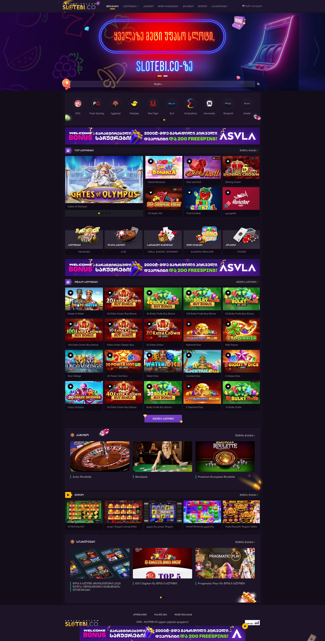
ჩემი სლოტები (253, 5)
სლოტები (130, 6)
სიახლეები (219, 6)
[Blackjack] (162, 456)
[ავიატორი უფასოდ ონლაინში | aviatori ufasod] (241, 209)
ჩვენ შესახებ (183, 614)
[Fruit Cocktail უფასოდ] (202, 209)
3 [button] (106, 213)
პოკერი (188, 6)
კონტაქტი (140, 614)
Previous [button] (7, 52)
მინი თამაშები (168, 6)
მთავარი (112, 6)
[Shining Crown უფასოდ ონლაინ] (241, 177)
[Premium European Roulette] (225, 456)
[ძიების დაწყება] (258, 84)
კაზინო (148, 6)
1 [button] (158, 76)
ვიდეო (202, 6)
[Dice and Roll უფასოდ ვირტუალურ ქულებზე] (202, 177)
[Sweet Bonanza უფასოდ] (163, 177)
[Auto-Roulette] (99, 456)
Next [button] (318, 52)
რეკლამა (160, 614)
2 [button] (164, 76)
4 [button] (109, 213)
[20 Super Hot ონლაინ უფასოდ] (163, 209)
